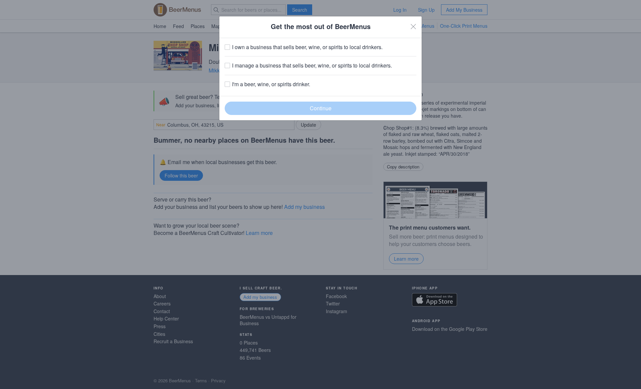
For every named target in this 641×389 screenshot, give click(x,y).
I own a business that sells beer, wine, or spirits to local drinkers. (307, 47)
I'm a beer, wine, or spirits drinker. (271, 84)
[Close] (413, 26)
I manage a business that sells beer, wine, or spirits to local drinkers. (312, 65)
